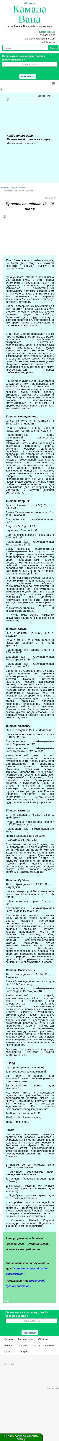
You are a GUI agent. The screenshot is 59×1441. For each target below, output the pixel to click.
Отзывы (49, 1345)
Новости (4, 187)
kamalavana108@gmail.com (40, 38)
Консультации (25, 1339)
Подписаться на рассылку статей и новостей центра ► (23, 57)
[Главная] (29, 2)
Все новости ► (45, 95)
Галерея (24, 1351)
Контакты (9, 1351)
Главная (8, 1339)
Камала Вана (29, 14)
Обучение (43, 1339)
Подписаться (27, 76)
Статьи (36, 1345)
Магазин (22, 1345)
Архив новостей (19, 187)
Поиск (53, 47)
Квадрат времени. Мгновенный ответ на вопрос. (29, 137)
